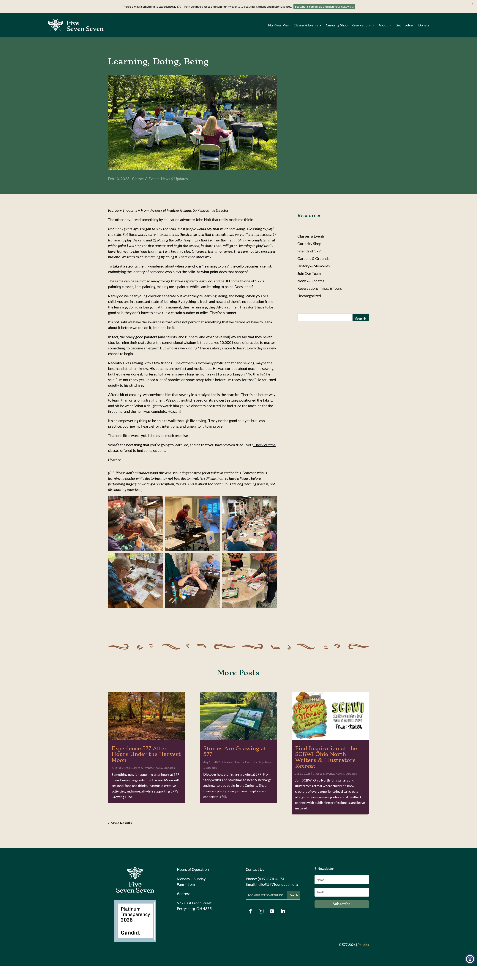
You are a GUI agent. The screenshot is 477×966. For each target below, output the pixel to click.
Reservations (361, 25)
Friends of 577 (309, 251)
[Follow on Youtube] (272, 911)
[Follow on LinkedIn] (283, 911)
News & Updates (174, 178)
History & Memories (313, 266)
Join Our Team (309, 273)
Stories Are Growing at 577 (234, 751)
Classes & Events (306, 25)
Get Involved (405, 25)
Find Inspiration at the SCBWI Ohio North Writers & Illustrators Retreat (326, 757)
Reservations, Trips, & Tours (319, 288)
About (383, 25)
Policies (363, 945)
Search (360, 318)
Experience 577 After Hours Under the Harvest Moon (146, 754)
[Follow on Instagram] (261, 911)
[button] (470, 959)
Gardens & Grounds (313, 258)
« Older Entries (120, 823)
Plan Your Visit (279, 25)
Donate (423, 25)
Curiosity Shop (337, 25)
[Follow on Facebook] (250, 911)
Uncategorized (309, 295)
